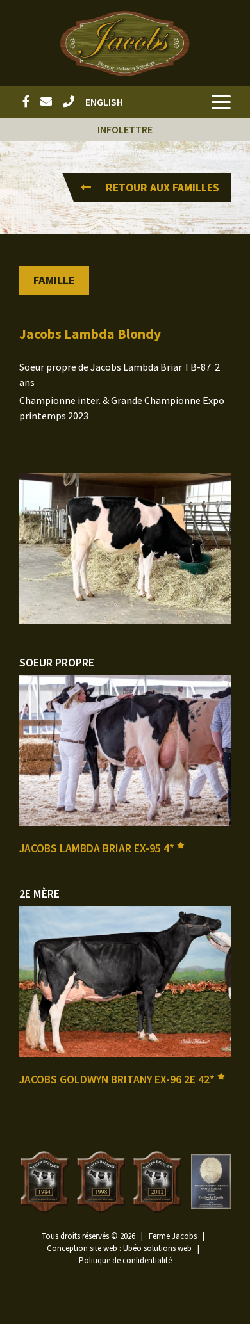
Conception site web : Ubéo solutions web (119, 1248)
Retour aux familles (162, 188)
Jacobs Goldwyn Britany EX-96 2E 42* (118, 1079)
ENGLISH (104, 101)
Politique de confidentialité (125, 1260)
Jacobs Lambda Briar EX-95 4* (98, 848)
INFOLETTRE (125, 129)
